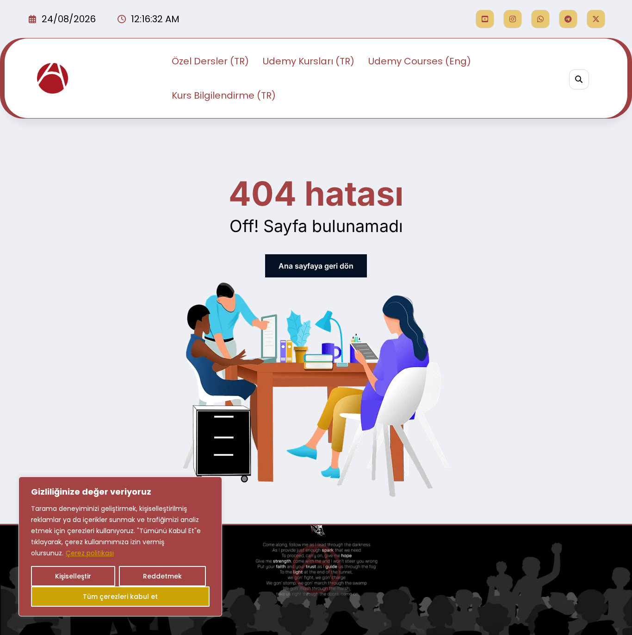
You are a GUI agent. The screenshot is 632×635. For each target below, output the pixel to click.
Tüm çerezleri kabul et (120, 596)
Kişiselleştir (73, 576)
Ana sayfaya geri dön (316, 265)
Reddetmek (162, 576)
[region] (120, 546)
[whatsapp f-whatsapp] (540, 19)
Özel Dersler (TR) (210, 61)
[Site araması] (579, 79)
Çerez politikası (90, 553)
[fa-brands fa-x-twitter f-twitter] (596, 19)
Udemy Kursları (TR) (308, 61)
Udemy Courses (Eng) (419, 61)
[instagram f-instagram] (512, 19)
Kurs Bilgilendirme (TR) (224, 95)
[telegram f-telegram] (568, 19)
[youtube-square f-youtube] (485, 19)
